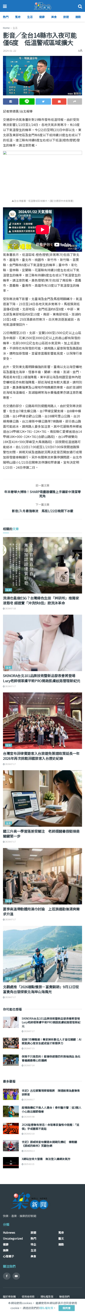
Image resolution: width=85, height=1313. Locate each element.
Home (6, 27)
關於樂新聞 (9, 1296)
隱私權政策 (47, 1296)
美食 (54, 17)
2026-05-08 (29, 1116)
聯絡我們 (64, 1296)
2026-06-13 (29, 1150)
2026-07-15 (29, 1048)
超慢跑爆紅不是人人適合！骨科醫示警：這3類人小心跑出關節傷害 (51, 1109)
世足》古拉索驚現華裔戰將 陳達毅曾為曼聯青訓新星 (51, 1092)
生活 (30, 17)
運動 (78, 17)
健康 (42, 17)
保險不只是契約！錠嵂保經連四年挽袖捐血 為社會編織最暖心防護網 (51, 1058)
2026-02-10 (29, 1133)
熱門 (5, 17)
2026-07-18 (10, 608)
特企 (33, 1244)
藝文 (61, 1238)
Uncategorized (13, 1238)
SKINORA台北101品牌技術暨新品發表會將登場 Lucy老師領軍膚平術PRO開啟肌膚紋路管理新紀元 (41, 678)
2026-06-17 (29, 1099)
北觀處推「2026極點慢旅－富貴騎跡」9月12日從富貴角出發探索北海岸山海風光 (41, 989)
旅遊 (66, 17)
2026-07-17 (10, 686)
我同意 (66, 1308)
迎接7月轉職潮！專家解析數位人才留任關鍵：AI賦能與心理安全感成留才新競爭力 (51, 1041)
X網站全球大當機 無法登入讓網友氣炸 (46, 1159)
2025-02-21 (29, 1164)
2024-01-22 (9, 51)
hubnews (9, 1232)
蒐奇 (18, 17)
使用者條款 (28, 1296)
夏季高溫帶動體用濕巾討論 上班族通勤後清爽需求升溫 (41, 911)
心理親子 (8, 1256)
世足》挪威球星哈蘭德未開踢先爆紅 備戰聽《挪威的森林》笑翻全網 (49, 1144)
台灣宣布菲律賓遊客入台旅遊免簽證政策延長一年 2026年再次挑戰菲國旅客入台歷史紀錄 (41, 756)
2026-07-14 (29, 1065)
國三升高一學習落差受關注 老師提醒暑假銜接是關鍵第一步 (41, 833)
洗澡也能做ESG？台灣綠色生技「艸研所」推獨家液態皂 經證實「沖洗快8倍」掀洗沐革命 (41, 600)
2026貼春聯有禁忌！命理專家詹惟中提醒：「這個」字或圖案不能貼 (50, 1127)
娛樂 (5, 1250)
